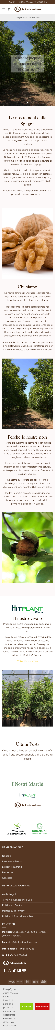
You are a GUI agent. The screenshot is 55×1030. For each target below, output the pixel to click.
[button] (4, 9)
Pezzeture (8, 872)
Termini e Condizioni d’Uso (17, 899)
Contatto (7, 878)
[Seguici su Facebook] (4, 970)
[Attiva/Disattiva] (51, 867)
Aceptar (26, 1006)
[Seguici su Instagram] (9, 970)
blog (21, 750)
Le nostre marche (12, 866)
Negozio (6, 856)
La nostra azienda (12, 861)
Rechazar (42, 1006)
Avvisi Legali (9, 894)
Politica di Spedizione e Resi (17, 916)
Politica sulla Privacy (13, 910)
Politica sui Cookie (12, 905)
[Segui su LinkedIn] (19, 970)
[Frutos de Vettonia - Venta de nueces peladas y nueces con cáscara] (27, 9)
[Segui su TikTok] (14, 970)
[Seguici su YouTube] (24, 970)
